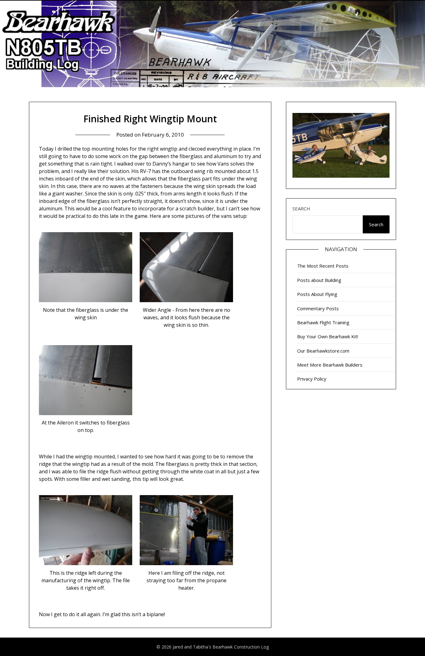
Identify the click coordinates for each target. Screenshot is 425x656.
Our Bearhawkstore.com (323, 351)
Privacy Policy (311, 379)
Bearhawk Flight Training (323, 322)
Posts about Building (319, 280)
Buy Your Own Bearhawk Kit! (327, 336)
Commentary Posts (318, 308)
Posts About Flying (317, 294)
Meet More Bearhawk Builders (329, 365)
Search (301, 208)
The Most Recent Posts (322, 266)
